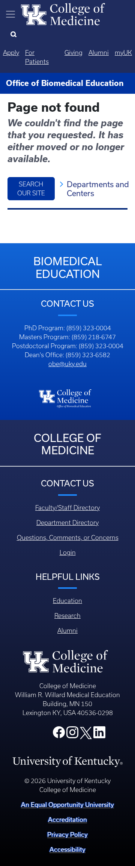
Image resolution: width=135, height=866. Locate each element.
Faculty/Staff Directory (67, 507)
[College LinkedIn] (99, 734)
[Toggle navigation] (10, 14)
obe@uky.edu (67, 364)
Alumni (98, 52)
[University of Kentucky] (67, 761)
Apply (11, 52)
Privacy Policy (67, 834)
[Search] (15, 34)
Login (68, 552)
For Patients (37, 57)
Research (67, 615)
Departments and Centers (98, 189)
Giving (73, 52)
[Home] (63, 13)
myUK (123, 52)
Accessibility (68, 849)
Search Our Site (31, 189)
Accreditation (67, 819)
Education (67, 600)
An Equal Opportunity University (67, 804)
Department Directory (67, 522)
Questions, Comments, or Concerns (67, 537)
